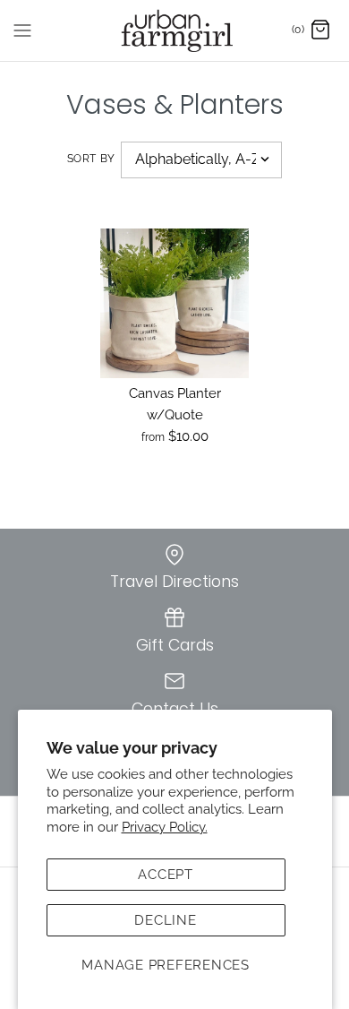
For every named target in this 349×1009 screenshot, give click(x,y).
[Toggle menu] (22, 29)
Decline (165, 920)
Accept (165, 875)
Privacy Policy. (165, 827)
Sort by (91, 158)
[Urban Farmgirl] (175, 30)
